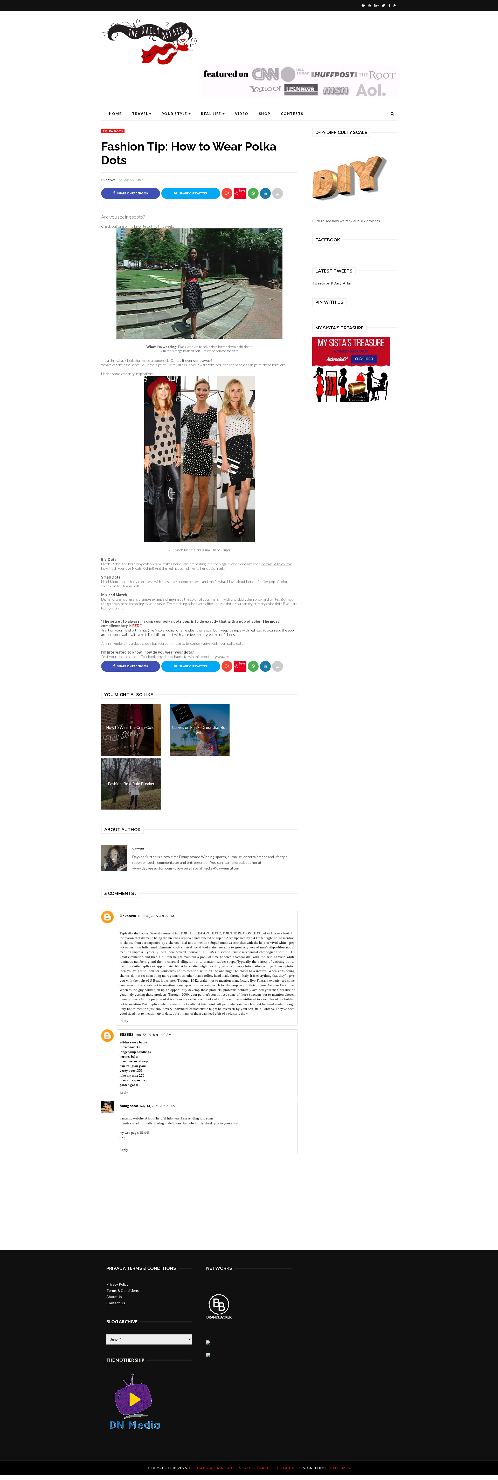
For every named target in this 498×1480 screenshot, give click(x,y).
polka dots (113, 131)
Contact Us (115, 1303)
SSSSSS (127, 1034)
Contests (292, 114)
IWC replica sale (154, 1004)
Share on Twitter (193, 193)
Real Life (211, 114)
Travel (140, 114)
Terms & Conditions (122, 1290)
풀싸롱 (145, 1133)
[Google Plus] (376, 5)
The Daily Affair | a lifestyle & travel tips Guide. (243, 1468)
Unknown (128, 916)
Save (242, 190)
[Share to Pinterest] (277, 193)
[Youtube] (368, 5)
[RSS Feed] (394, 5)
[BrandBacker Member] (219, 1318)
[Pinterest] (362, 5)
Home (115, 114)
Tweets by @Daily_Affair (332, 283)
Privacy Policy (117, 1284)
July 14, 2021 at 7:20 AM (158, 1106)
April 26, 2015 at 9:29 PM (155, 916)
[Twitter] (383, 5)
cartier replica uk (144, 966)
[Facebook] (388, 5)
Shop (265, 114)
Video (241, 114)
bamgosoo (129, 1106)
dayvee (110, 180)
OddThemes (337, 1468)
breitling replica (179, 938)
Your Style (174, 114)
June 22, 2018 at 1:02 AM (153, 1035)
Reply (124, 1021)
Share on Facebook (132, 193)
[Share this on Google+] (227, 193)
